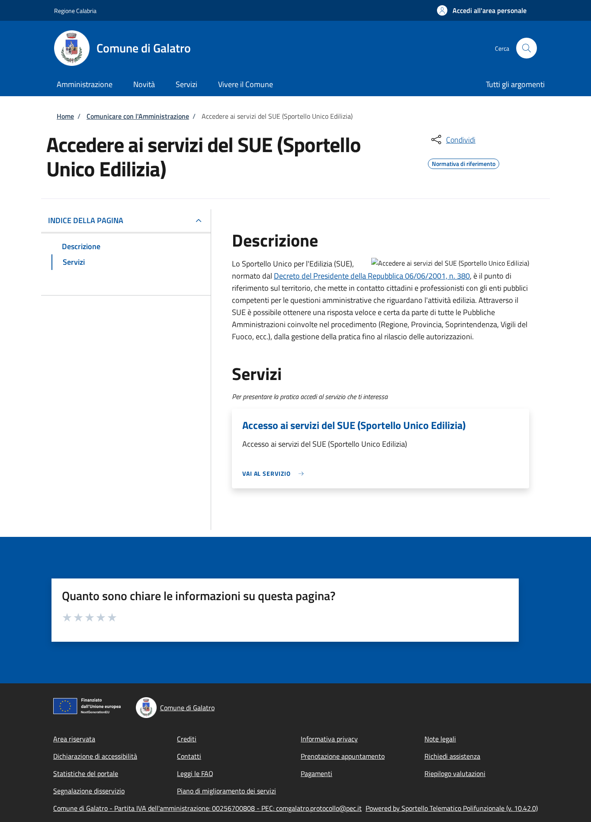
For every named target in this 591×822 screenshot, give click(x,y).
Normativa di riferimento (463, 162)
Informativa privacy (329, 739)
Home (65, 116)
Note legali (440, 739)
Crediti (186, 739)
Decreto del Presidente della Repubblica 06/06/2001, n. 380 (372, 276)
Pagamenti (316, 773)
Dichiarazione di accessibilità (95, 756)
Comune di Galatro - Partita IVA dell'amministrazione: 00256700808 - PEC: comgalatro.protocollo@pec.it (207, 808)
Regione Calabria (75, 10)
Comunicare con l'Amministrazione (138, 116)
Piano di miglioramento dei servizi (226, 791)
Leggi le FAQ (195, 773)
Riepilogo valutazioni (454, 773)
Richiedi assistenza (452, 756)
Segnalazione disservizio (89, 791)
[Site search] (526, 48)
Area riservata (74, 739)
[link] (275, 473)
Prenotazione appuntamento (343, 756)
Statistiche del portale (85, 773)
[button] (482, 10)
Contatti (189, 756)
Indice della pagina (85, 220)
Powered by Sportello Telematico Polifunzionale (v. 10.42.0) (452, 808)
